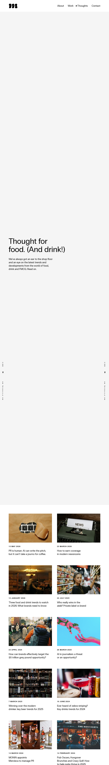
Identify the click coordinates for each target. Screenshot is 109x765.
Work (70, 5)
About (60, 5)
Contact (96, 5)
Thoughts (82, 5)
